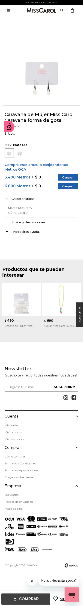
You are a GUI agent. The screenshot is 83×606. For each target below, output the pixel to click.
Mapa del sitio (14, 508)
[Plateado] (9, 153)
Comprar (29, 599)
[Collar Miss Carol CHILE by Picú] (61, 299)
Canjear (68, 177)
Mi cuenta (11, 425)
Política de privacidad (19, 501)
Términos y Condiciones (20, 463)
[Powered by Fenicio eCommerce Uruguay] (71, 565)
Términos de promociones (22, 470)
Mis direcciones (14, 439)
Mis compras (13, 432)
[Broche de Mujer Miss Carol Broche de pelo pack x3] (21, 299)
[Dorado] (19, 153)
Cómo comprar (15, 456)
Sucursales (11, 494)
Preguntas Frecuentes (19, 477)
